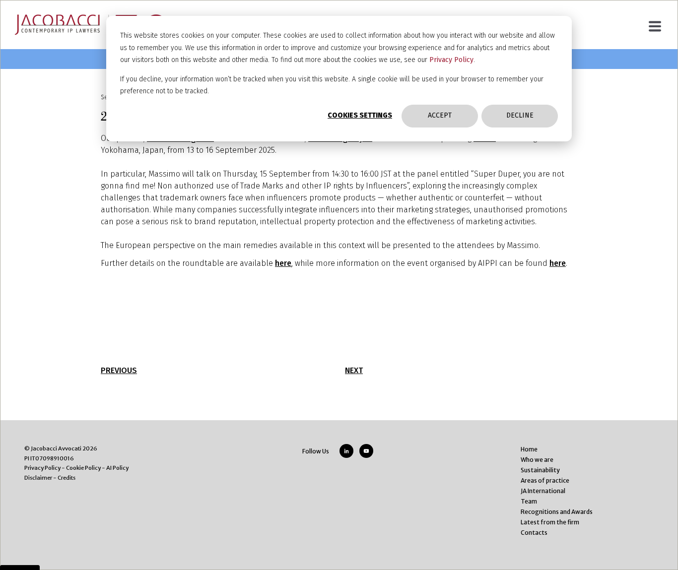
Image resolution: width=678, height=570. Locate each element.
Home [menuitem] (529, 449)
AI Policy (117, 467)
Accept (440, 115)
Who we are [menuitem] (537, 459)
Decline (520, 115)
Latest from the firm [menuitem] (550, 522)
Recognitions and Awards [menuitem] (557, 511)
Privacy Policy (451, 60)
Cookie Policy (83, 467)
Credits (66, 477)
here (283, 263)
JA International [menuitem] (543, 491)
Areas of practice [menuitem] (545, 480)
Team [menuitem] (529, 501)
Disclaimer (38, 477)
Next (354, 370)
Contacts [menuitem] (534, 532)
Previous (119, 370)
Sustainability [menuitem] (540, 470)
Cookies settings (360, 115)
